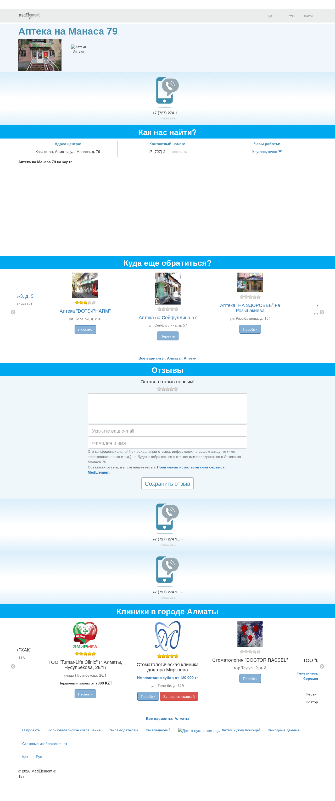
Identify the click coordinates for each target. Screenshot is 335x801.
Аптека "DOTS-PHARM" (85, 310)
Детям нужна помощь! (240, 729)
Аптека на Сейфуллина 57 (168, 317)
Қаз (25, 756)
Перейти (85, 329)
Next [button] (322, 312)
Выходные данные (284, 729)
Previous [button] (13, 312)
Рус (39, 756)
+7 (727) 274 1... (168, 115)
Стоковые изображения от (44, 743)
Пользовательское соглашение (74, 729)
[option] (167, 312)
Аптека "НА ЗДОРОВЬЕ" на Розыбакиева (250, 307)
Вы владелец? (158, 729)
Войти (308, 15)
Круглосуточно (265, 151)
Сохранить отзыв (167, 483)
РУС (290, 15)
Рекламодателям (123, 729)
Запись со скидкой (179, 696)
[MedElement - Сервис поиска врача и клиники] (29, 15)
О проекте (31, 729)
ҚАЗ (270, 15)
